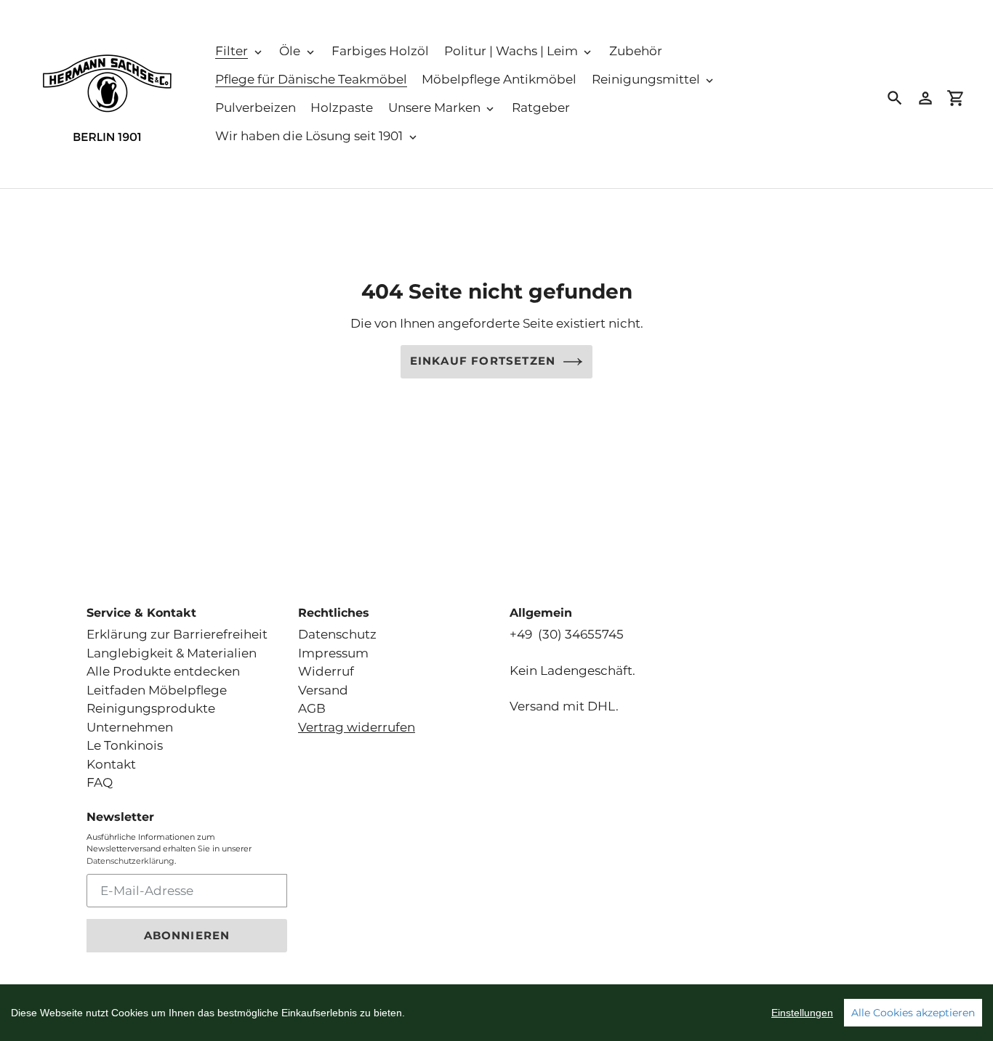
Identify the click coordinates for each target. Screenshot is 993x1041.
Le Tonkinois (125, 745)
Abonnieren (187, 935)
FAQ (100, 782)
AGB (312, 708)
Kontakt (111, 764)
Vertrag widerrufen (356, 727)
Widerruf (326, 671)
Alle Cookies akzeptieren (913, 1012)
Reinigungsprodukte (151, 708)
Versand (323, 690)
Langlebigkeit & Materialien (172, 653)
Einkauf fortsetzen (483, 361)
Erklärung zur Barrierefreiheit (177, 634)
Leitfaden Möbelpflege (157, 690)
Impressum (333, 653)
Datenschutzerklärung (130, 861)
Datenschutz (337, 634)
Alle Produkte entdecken (163, 671)
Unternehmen (130, 727)
